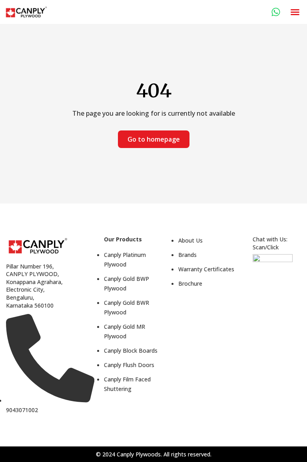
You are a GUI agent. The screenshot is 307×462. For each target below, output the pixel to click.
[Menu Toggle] (295, 12)
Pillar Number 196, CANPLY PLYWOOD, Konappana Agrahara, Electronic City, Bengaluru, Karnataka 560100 (34, 286)
